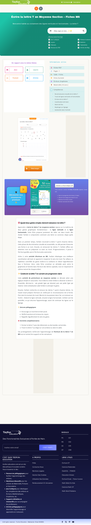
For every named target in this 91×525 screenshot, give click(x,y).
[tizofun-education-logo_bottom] (12, 431)
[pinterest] (69, 522)
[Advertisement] (23, 40)
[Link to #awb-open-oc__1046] (36, 8)
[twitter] (66, 522)
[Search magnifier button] (83, 30)
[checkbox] (61, 40)
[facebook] (62, 522)
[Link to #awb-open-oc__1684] (41, 8)
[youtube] (73, 522)
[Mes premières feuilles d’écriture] (40, 180)
